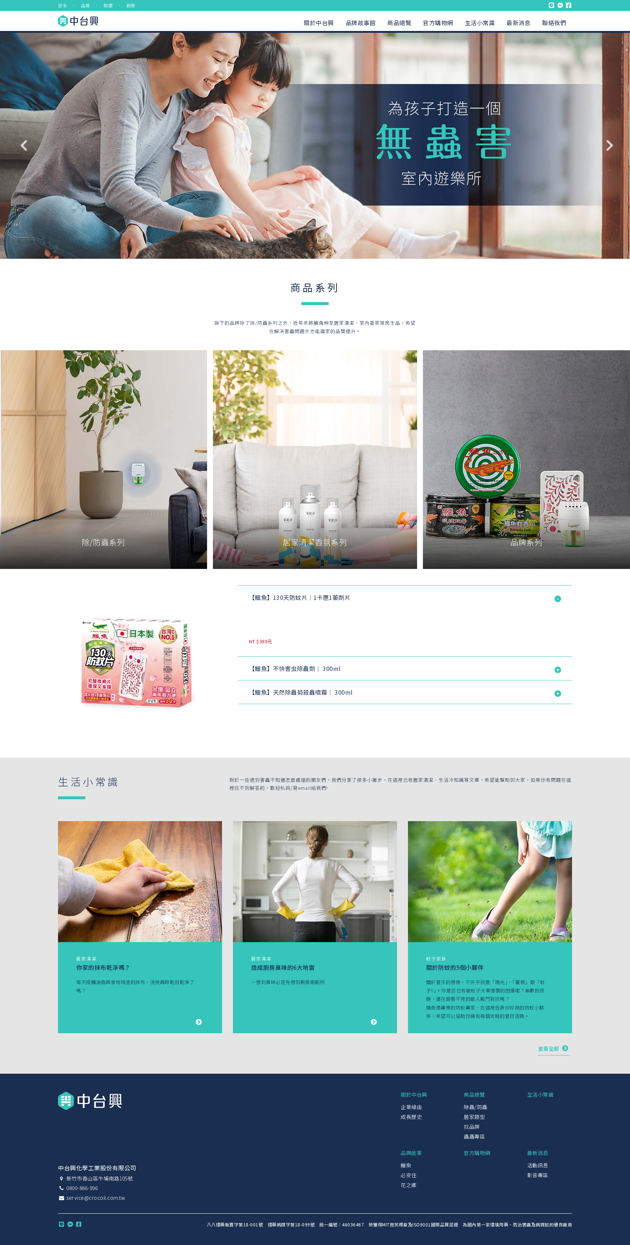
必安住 (409, 1175)
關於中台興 (319, 22)
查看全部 (549, 1048)
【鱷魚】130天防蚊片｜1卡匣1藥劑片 (300, 597)
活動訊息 (537, 1165)
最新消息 (518, 22)
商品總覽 (399, 22)
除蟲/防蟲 (475, 1107)
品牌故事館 (361, 22)
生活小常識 (480, 22)
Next (610, 145)
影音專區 (537, 1175)
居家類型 (474, 1116)
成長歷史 (411, 1116)
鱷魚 (406, 1165)
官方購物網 (438, 22)
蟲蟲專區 (474, 1136)
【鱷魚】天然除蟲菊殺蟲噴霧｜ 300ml (301, 692)
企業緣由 (411, 1107)
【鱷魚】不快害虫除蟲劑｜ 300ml (295, 668)
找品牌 (472, 1126)
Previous (24, 145)
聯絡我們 (554, 22)
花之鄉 (409, 1185)
